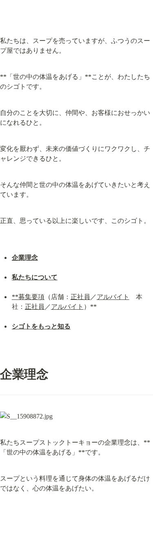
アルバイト (113, 296)
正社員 (80, 296)
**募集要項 (28, 296)
